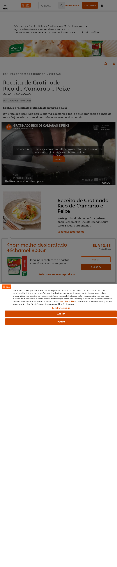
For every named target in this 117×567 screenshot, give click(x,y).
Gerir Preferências (61, 308)
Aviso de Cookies (67, 301)
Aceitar (61, 313)
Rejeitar (61, 321)
